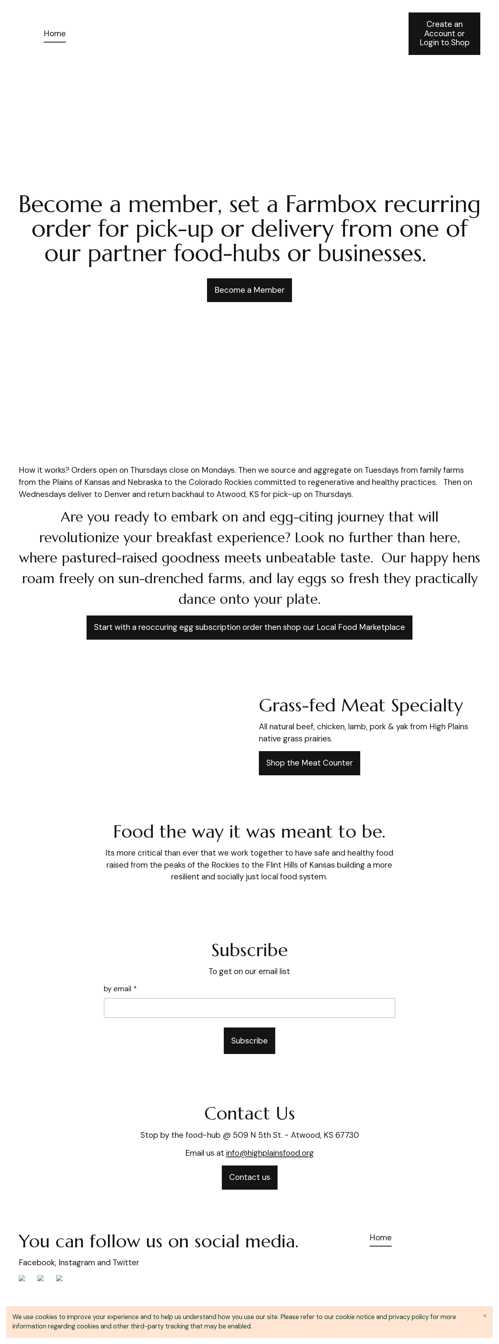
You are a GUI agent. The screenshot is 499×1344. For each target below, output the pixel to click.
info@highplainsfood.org (270, 1153)
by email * (120, 989)
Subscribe (249, 1041)
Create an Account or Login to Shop (444, 33)
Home (55, 33)
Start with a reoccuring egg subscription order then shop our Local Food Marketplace (249, 627)
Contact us (249, 1177)
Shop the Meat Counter (309, 763)
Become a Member (249, 290)
